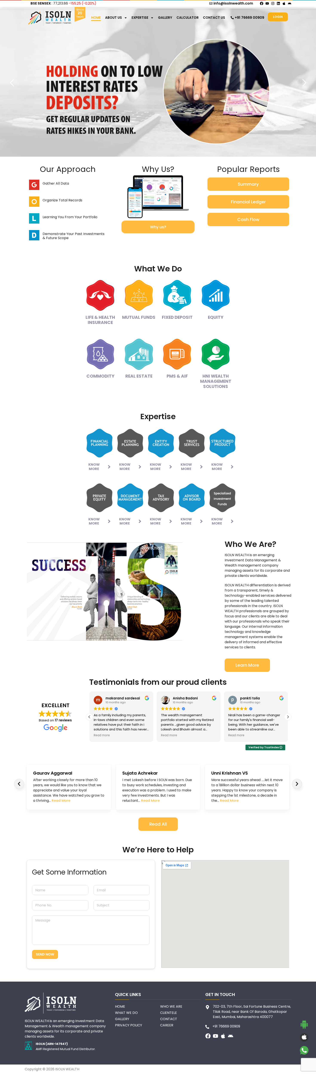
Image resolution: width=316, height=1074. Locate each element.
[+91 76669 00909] (232, 17)
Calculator (187, 17)
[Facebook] (261, 3)
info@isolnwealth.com (233, 3)
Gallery (165, 17)
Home (96, 17)
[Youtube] (267, 3)
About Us (113, 17)
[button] (89, 717)
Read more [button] (150, 735)
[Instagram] (273, 3)
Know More (94, 466)
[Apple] (284, 3)
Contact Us (214, 17)
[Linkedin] (278, 3)
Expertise (140, 17)
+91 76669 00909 (249, 17)
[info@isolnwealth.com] (210, 3)
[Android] (289, 3)
